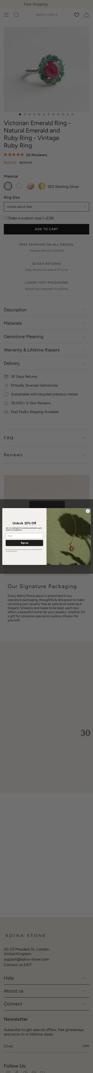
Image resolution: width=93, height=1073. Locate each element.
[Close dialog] (88, 511)
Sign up (24, 543)
